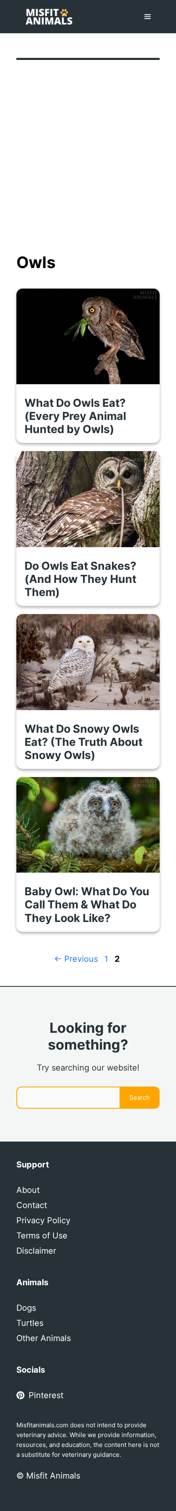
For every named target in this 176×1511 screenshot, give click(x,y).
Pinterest (46, 1395)
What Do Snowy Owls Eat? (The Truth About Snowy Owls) (83, 741)
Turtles (29, 1323)
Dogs (26, 1308)
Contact (31, 1205)
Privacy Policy (43, 1220)
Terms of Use (42, 1235)
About (28, 1190)
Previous (76, 959)
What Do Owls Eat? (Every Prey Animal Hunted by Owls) (75, 416)
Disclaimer (36, 1251)
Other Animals (43, 1338)
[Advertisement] (88, 160)
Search (139, 1097)
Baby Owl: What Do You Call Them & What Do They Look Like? (87, 904)
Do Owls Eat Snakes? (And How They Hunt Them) (80, 578)
